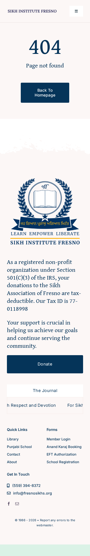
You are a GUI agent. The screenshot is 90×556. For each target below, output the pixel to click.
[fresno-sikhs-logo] (45, 175)
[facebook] (9, 504)
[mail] (17, 504)
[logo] (32, 9)
